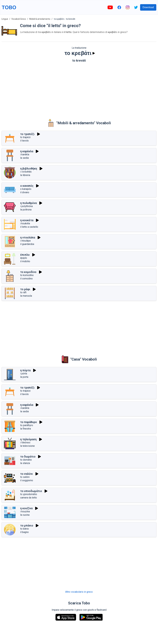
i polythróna (26, 206)
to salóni (24, 477)
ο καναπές (26, 185)
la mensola (26, 295)
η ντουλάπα (27, 237)
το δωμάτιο (27, 456)
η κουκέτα (26, 220)
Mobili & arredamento (39, 19)
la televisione (27, 445)
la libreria (25, 175)
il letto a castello (29, 226)
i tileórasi (25, 442)
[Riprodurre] (93, 53)
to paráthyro (26, 425)
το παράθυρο (28, 422)
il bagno (24, 532)
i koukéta (25, 223)
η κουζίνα (26, 508)
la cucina (24, 514)
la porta (24, 376)
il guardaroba (27, 244)
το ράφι (25, 289)
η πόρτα (25, 370)
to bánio (24, 528)
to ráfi (23, 292)
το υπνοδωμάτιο (31, 491)
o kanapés (25, 188)
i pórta (23, 373)
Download (148, 7)
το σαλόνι (26, 473)
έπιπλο (25, 254)
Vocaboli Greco (18, 19)
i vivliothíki (26, 171)
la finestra (25, 428)
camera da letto (28, 497)
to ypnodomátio (28, 494)
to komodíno (27, 275)
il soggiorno (26, 480)
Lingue (5, 19)
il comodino (26, 278)
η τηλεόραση (28, 439)
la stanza (25, 463)
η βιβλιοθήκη (28, 168)
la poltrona (25, 209)
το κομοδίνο (28, 272)
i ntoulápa (25, 240)
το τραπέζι (27, 134)
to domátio (26, 459)
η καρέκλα (26, 151)
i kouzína (25, 511)
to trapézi (25, 137)
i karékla (24, 154)
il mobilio (25, 261)
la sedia (24, 157)
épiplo (23, 257)
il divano (24, 192)
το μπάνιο (26, 525)
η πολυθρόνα (28, 203)
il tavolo (24, 140)
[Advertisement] (79, 88)
